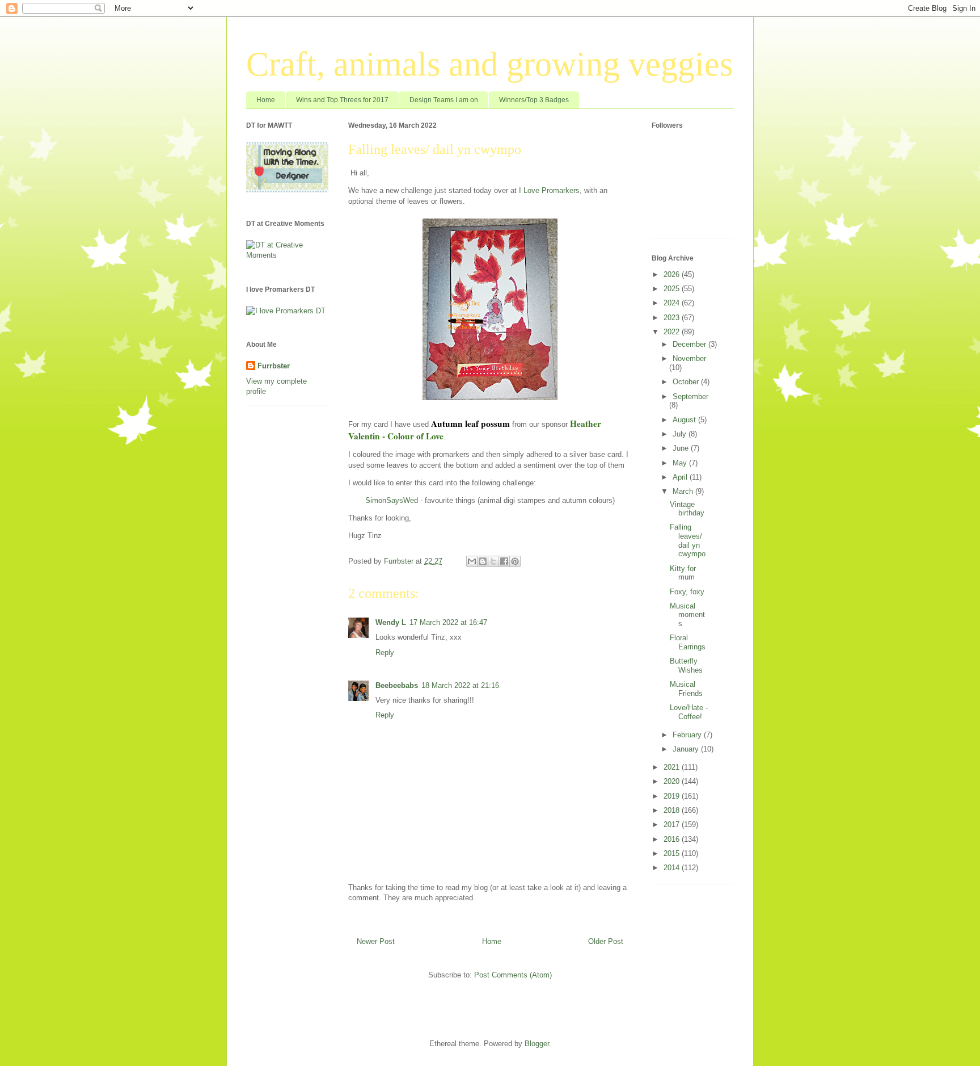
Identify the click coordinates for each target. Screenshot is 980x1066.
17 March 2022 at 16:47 (448, 622)
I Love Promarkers (549, 190)
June (682, 448)
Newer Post (376, 941)
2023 (673, 317)
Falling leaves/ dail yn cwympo (688, 540)
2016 (673, 839)
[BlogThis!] (482, 561)
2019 (673, 796)
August (685, 420)
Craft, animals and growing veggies (489, 64)
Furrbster (273, 366)
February (688, 735)
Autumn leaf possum (470, 423)
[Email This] (472, 561)
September (690, 396)
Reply (384, 652)
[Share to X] (493, 561)
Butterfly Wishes (686, 665)
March (684, 491)
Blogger (537, 1043)
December (690, 344)
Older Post (605, 941)
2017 (673, 824)
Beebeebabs (396, 685)
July (680, 434)
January (687, 749)
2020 (673, 781)
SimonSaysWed (391, 500)
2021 (673, 767)
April (681, 477)
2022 (673, 332)
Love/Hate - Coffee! (689, 712)
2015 (673, 853)
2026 (673, 274)
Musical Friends (686, 689)
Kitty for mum (683, 573)
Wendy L (390, 622)
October (687, 381)
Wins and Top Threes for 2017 (342, 100)
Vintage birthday (687, 509)
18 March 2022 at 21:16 (460, 685)
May (681, 463)
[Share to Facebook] (504, 561)
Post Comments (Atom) (513, 975)
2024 (673, 303)
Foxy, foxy (687, 591)
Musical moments (687, 615)
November (689, 358)
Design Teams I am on (443, 100)
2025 (673, 288)
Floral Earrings (688, 642)
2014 (673, 867)
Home (265, 100)
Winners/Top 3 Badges (534, 100)
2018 (673, 810)
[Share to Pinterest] (515, 561)
